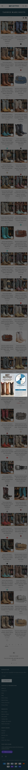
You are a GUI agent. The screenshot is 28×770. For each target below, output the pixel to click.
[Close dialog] (26, 374)
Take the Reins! (20, 389)
